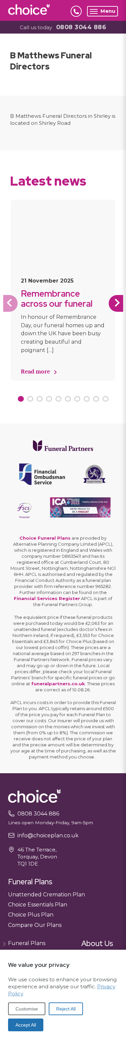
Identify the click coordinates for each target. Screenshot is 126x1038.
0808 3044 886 (81, 27)
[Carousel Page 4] (49, 399)
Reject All (66, 1008)
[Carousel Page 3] (40, 399)
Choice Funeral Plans (45, 538)
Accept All (25, 1025)
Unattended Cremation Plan (46, 894)
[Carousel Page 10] (105, 399)
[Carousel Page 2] (30, 399)
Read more (35, 371)
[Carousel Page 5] (58, 399)
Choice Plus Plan (30, 914)
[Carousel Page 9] (96, 399)
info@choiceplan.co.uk (48, 835)
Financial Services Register (47, 598)
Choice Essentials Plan (37, 904)
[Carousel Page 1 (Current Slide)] (21, 399)
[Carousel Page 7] (77, 399)
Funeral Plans (26, 943)
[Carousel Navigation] (63, 303)
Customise (26, 1008)
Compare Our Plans (34, 925)
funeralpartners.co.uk (58, 683)
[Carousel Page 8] (87, 399)
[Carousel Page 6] (68, 399)
